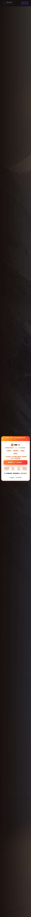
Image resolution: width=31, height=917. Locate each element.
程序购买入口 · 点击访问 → (15, 463)
